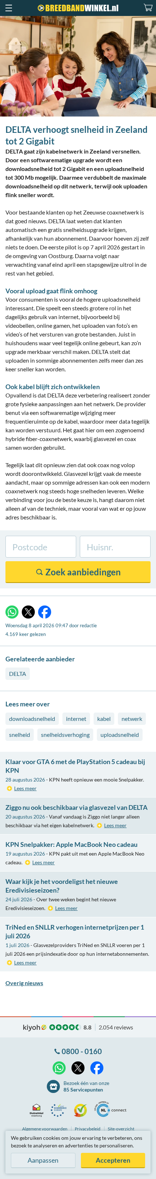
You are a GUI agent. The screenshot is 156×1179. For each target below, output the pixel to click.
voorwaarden (44, 1128)
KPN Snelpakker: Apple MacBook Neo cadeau (71, 844)
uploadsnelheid (119, 734)
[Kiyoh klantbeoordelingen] (82, 1110)
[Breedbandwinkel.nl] (78, 8)
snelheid (19, 734)
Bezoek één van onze (86, 1086)
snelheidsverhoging (65, 734)
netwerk (132, 718)
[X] (28, 612)
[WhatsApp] (12, 612)
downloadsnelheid (32, 718)
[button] (8, 8)
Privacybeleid (87, 1128)
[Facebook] (44, 612)
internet (76, 718)
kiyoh (34, 1028)
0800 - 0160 (82, 1051)
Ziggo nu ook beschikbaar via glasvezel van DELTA (76, 807)
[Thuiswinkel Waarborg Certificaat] (38, 1110)
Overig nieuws (24, 982)
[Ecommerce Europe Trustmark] (60, 1110)
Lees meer (25, 788)
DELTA (17, 673)
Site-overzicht (121, 1128)
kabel (104, 718)
